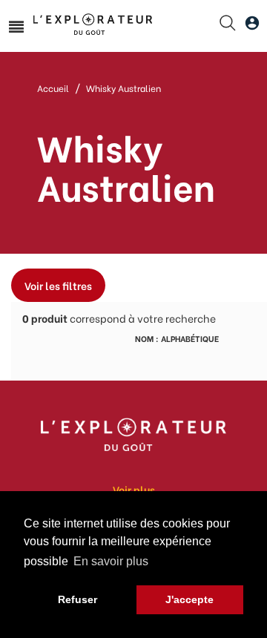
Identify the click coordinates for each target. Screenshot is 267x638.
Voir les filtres (58, 285)
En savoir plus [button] (110, 561)
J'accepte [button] (189, 599)
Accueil (53, 88)
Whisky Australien (123, 88)
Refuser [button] (77, 599)
